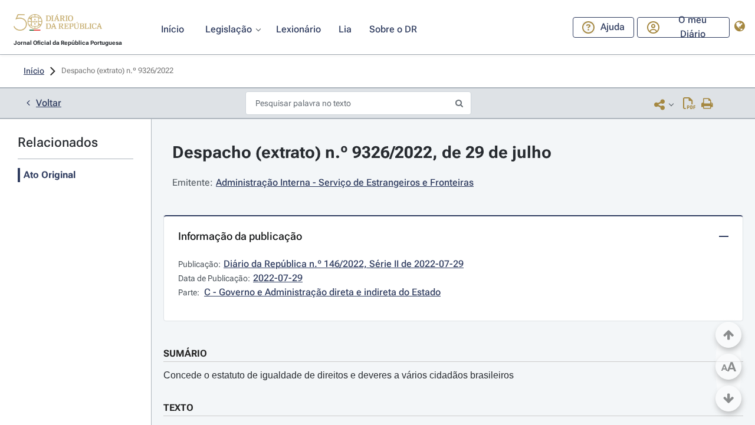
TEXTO (178, 407)
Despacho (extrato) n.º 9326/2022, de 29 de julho (362, 152)
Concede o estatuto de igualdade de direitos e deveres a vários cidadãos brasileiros (338, 375)
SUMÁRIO (185, 353)
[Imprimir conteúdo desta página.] (707, 104)
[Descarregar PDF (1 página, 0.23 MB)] (689, 104)
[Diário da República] (58, 25)
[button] (58, 24)
